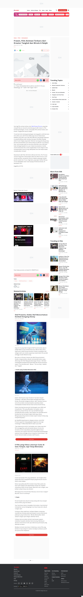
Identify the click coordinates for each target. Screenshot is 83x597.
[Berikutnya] (49, 298)
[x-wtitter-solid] (44, 80)
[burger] (68, 10)
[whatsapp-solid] (38, 80)
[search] (56, 10)
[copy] (47, 80)
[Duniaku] (16, 10)
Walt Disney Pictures (37, 126)
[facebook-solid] (41, 80)
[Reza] (15, 286)
